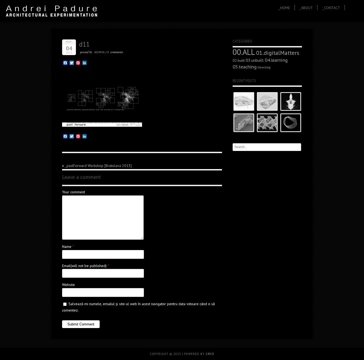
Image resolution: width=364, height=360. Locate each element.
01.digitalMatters (277, 52)
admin (99, 52)
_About (306, 7)
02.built (239, 60)
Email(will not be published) (84, 265)
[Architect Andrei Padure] (351, 9)
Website (68, 284)
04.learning (276, 60)
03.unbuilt (255, 60)
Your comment (73, 192)
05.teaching (245, 66)
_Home (284, 7)
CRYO (210, 354)
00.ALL (244, 52)
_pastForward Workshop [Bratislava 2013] (98, 165)
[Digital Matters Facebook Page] (356, 9)
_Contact (331, 7)
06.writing (264, 67)
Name (66, 246)
